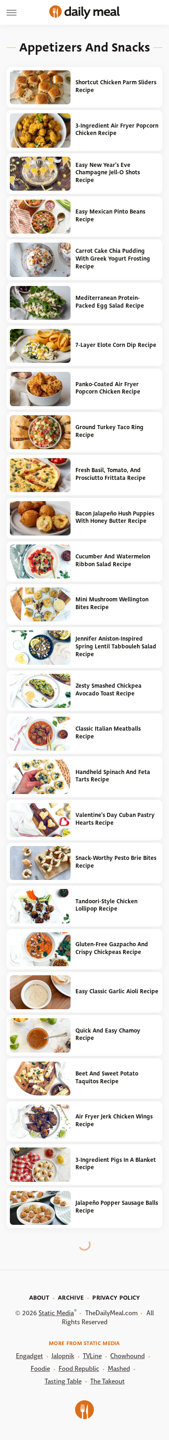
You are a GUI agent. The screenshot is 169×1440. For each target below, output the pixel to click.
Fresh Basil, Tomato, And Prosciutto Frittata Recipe (110, 474)
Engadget (29, 1356)
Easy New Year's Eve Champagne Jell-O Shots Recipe (107, 172)
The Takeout (107, 1381)
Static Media (56, 1313)
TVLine (92, 1356)
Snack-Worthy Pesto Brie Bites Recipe (115, 862)
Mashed (119, 1368)
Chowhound (127, 1356)
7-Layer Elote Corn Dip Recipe (115, 345)
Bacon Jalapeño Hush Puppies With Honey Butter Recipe (114, 517)
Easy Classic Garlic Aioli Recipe (116, 991)
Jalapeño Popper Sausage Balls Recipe (116, 1207)
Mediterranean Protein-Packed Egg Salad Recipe (109, 302)
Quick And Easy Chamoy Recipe (107, 1034)
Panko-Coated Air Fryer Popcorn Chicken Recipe (107, 388)
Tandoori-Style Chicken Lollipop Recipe (106, 905)
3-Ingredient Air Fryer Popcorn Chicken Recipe (116, 129)
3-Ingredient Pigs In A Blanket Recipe (115, 1164)
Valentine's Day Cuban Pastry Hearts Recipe (115, 819)
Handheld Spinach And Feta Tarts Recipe (112, 776)
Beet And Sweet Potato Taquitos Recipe (106, 1077)
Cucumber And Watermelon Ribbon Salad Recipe (112, 560)
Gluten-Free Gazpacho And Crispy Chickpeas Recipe (111, 948)
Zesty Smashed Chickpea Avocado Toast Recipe (108, 690)
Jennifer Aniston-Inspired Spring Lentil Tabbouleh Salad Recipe (115, 646)
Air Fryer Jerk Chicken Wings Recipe (114, 1120)
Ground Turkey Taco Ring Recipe (109, 431)
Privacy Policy (116, 1297)
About (39, 1297)
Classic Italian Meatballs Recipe (108, 732)
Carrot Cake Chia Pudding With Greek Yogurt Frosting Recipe (112, 258)
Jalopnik (63, 1356)
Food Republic (79, 1368)
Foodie (40, 1368)
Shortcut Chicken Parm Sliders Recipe (115, 86)
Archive (71, 1297)
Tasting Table (63, 1381)
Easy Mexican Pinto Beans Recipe (110, 215)
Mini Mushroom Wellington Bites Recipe (111, 603)
